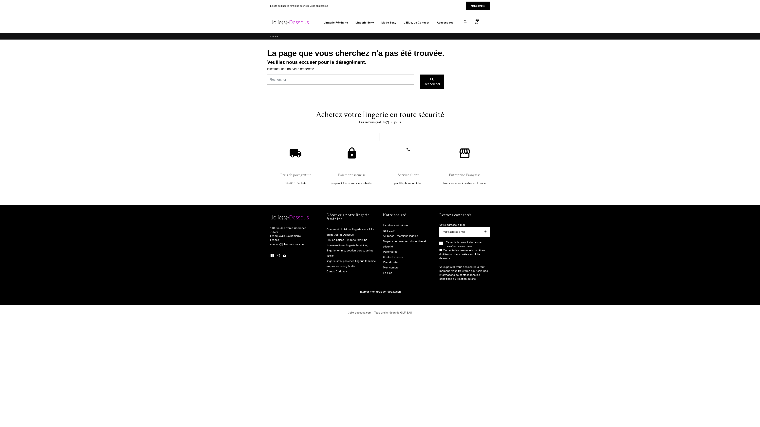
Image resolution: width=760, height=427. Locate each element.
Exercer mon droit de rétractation (380, 291)
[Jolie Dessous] (290, 22)
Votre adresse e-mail (452, 224)
